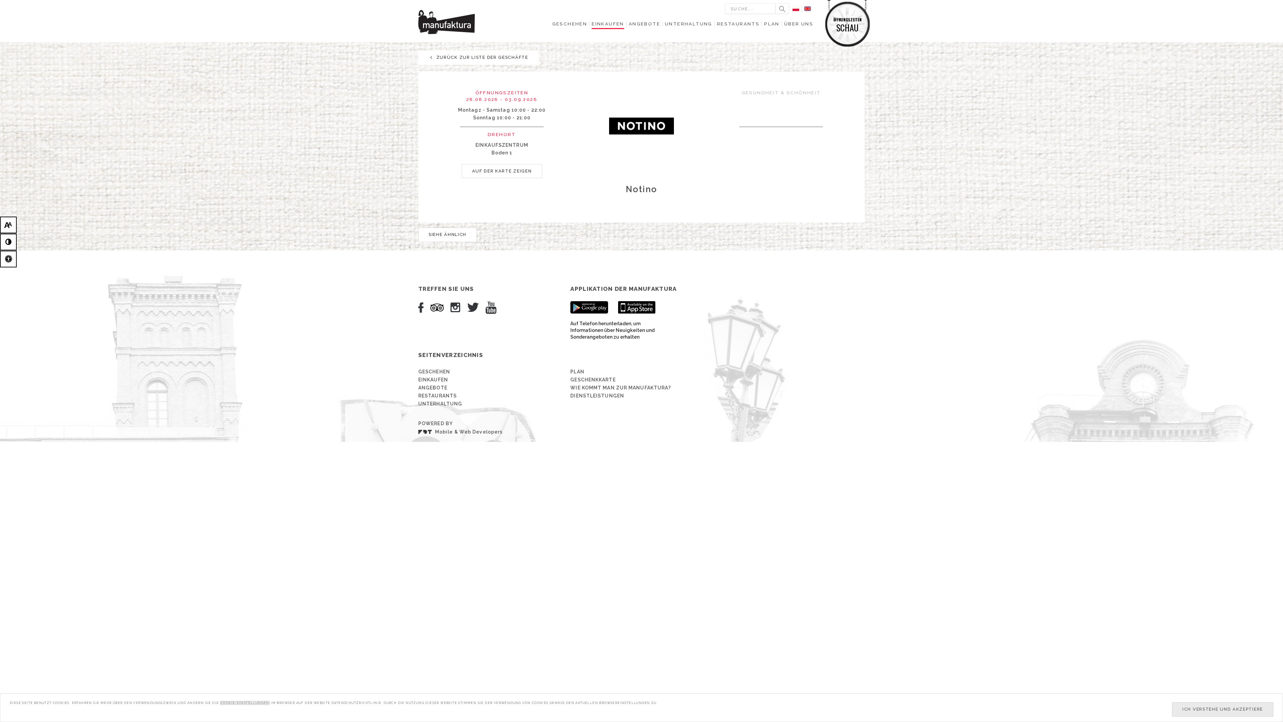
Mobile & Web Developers (469, 432)
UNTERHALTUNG (440, 403)
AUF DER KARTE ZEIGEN (502, 170)
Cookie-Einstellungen (245, 703)
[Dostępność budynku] (8, 259)
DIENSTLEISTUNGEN (597, 395)
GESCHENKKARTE (592, 379)
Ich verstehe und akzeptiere (1222, 709)
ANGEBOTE (432, 387)
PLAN (577, 371)
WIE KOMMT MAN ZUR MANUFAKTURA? (620, 387)
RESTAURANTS (437, 395)
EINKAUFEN (433, 379)
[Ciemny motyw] (8, 242)
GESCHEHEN (434, 371)
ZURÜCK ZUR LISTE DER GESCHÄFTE (481, 57)
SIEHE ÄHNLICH (447, 234)
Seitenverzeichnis (450, 355)
